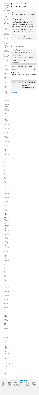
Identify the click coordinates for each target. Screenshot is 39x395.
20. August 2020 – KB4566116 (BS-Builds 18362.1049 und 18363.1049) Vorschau (6, 148)
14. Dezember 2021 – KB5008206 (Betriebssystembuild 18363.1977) (6, 44)
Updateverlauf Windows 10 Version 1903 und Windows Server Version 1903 (6, 220)
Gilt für (12, 8)
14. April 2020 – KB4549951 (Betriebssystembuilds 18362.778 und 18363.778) (6, 177)
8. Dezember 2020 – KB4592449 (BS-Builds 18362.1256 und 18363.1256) (6, 121)
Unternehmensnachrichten (33, 385)
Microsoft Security (21, 384)
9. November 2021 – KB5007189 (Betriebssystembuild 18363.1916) (6, 47)
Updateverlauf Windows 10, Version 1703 (7, 370)
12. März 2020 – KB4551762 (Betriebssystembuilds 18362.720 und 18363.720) (6, 189)
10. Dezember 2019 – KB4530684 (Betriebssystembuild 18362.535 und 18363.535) (6, 212)
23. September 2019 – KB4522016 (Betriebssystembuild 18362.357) (6, 337)
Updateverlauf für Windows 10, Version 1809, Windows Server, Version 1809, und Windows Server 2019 (7, 363)
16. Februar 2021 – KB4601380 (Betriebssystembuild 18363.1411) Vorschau (6, 107)
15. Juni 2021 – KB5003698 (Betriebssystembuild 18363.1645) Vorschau (6, 76)
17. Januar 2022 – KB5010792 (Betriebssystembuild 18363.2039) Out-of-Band (6, 37)
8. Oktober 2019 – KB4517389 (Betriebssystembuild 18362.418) (6, 328)
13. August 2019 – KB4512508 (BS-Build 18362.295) (6, 346)
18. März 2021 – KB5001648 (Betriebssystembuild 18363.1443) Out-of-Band (6, 96)
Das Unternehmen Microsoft (34, 384)
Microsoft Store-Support (10, 385)
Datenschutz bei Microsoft (33, 386)
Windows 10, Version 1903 (14, 49)
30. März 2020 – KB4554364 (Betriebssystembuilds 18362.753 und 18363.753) (6, 181)
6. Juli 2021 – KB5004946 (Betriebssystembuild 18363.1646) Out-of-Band (6, 72)
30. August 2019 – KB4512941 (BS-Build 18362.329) (6, 343)
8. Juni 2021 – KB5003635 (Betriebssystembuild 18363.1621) (6, 79)
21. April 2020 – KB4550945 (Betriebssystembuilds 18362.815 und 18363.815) (6, 173)
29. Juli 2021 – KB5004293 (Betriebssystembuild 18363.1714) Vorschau (6, 65)
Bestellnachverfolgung (9, 387)
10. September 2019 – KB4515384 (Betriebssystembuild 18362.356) (6, 340)
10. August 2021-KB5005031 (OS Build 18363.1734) (6, 63)
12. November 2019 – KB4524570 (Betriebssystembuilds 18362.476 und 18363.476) (6, 216)
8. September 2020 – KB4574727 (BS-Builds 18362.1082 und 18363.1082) (6, 145)
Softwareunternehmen (27, 389)
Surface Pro (3, 383)
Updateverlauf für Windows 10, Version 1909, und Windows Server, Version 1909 (6, 17)
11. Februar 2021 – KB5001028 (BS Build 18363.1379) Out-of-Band (6, 110)
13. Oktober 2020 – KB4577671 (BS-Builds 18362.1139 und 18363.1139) (6, 138)
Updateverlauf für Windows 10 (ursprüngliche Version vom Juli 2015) (7, 378)
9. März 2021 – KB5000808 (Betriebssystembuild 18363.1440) (6, 104)
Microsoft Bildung (15, 383)
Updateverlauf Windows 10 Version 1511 (7, 375)
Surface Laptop (3, 384)
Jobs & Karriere (33, 383)
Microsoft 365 (21, 387)
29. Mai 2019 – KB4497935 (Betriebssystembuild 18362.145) (6, 358)
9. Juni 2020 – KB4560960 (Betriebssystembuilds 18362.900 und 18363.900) (6, 165)
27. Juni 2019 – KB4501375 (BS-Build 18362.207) (6, 353)
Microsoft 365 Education (16, 386)
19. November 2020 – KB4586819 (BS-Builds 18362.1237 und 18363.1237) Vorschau (6, 128)
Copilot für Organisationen (4, 386)
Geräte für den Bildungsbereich (16, 384)
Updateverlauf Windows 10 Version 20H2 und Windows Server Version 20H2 (7, 10)
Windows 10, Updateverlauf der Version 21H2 (7, 6)
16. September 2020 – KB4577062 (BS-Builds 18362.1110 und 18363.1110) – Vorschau (6, 141)
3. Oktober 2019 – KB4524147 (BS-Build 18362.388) (6, 331)
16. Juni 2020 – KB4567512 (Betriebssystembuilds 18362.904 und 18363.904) (6, 161)
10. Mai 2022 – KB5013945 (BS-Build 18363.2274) (6, 25)
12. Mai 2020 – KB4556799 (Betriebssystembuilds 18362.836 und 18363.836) (6, 169)
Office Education (15, 387)
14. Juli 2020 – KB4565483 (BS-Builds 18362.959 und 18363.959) (6, 158)
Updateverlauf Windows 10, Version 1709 (7, 368)
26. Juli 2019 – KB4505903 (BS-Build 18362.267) (6, 348)
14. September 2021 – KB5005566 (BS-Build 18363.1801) (6, 57)
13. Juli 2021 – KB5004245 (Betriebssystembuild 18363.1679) (6, 69)
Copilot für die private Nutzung (4, 387)
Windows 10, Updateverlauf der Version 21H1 (7, 8)
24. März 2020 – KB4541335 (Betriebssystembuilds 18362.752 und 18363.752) (6, 185)
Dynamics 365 (21, 386)
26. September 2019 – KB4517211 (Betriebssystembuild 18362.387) (6, 333)
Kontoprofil (9, 383)
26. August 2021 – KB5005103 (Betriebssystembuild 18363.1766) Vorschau (6, 60)
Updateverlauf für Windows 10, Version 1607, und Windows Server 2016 (7, 373)
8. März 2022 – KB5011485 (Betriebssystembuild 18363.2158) (6, 30)
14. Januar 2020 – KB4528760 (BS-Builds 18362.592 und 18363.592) (6, 208)
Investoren (32, 387)
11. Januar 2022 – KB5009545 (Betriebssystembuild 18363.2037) (6, 41)
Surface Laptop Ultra (3, 385)
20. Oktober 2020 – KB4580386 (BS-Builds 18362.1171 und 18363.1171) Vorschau (6, 135)
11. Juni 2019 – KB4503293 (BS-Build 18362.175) (6, 356)
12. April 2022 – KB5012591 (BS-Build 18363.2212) (6, 28)
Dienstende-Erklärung (6, 23)
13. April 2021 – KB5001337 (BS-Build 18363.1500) (6, 91)
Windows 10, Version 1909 (14, 48)
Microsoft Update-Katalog (26, 77)
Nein (25, 380)
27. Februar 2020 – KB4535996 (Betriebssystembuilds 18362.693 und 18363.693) (6, 197)
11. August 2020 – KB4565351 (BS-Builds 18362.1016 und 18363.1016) (6, 151)
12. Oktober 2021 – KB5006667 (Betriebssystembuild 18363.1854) (6, 51)
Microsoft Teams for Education (16, 385)
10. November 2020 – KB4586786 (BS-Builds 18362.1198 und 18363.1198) (6, 132)
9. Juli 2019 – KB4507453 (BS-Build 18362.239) (6, 351)
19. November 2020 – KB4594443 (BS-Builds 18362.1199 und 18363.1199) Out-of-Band (6, 125)
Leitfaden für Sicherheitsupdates (31, 52)
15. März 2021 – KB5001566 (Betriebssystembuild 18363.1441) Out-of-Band (6, 100)
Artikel (13, 37)
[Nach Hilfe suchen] (34, 0)
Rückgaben (9, 386)
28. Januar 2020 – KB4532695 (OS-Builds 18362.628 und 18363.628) (6, 205)
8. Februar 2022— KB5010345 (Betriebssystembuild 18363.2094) (6, 34)
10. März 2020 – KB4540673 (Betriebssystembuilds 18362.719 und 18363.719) (6, 193)
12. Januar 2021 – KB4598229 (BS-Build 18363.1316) (6, 119)
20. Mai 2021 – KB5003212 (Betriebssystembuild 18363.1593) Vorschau (6, 82)
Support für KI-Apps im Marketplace (27, 385)
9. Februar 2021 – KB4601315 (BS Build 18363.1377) (6, 114)
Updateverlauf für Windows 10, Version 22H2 (7, 3)
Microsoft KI (20, 383)
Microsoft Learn (27, 384)
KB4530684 (29, 66)
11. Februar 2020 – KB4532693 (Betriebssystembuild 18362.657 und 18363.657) (6, 201)
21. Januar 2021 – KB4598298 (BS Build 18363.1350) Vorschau (6, 116)
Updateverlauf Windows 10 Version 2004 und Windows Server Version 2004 (7, 13)
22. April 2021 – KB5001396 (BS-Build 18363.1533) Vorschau (6, 88)
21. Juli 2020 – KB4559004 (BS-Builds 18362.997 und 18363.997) (6, 154)
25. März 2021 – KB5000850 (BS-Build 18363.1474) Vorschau (6, 93)
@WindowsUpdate (19, 38)
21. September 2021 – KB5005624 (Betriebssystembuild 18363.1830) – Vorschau (6, 54)
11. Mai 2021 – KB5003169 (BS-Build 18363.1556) (6, 86)
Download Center (9, 384)
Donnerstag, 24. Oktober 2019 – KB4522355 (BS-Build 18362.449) (6, 325)
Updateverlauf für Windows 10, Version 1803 (7, 366)
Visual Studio (27, 390)
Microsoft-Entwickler (27, 383)
